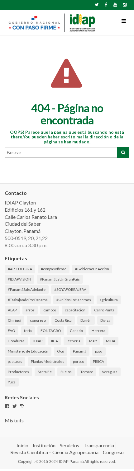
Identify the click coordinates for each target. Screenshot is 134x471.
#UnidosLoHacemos (73, 299)
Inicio (22, 445)
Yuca (12, 382)
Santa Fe (45, 371)
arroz (30, 310)
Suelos (66, 371)
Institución (44, 445)
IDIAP (37, 341)
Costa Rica (63, 320)
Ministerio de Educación (28, 351)
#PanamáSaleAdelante (26, 289)
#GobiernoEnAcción (92, 269)
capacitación (75, 310)
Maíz (93, 341)
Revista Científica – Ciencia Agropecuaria (54, 452)
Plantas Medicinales (47, 361)
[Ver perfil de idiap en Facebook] (7, 406)
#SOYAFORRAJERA (70, 289)
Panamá (79, 351)
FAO (11, 330)
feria (28, 330)
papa (99, 351)
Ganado (76, 330)
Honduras (16, 341)
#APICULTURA (20, 269)
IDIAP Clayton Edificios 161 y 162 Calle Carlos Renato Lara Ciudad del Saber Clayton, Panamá (31, 216)
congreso (38, 320)
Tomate (86, 371)
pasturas (15, 361)
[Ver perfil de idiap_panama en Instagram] (22, 406)
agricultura (109, 299)
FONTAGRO (51, 330)
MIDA (110, 341)
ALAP (12, 310)
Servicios (69, 445)
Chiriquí (14, 320)
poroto (78, 361)
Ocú (60, 351)
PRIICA (98, 361)
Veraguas (109, 371)
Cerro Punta (104, 310)
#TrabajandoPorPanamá (28, 299)
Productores (18, 371)
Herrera (98, 330)
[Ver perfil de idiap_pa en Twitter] (14, 406)
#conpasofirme (53, 269)
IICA (54, 341)
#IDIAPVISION (19, 279)
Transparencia (99, 445)
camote (49, 310)
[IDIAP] (51, 22)
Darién (86, 320)
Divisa (105, 320)
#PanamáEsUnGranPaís (60, 279)
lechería (73, 341)
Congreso (113, 452)
